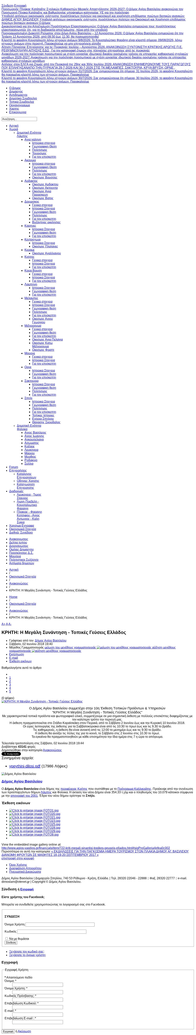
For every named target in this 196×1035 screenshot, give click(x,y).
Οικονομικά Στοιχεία (22, 576)
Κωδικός (10, 931)
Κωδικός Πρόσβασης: (20, 995)
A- (9, 624)
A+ (3, 624)
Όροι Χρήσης (18, 864)
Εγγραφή (27, 889)
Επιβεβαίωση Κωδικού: (21, 1003)
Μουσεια (15, 556)
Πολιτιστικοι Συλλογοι (23, 559)
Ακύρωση (24, 1031)
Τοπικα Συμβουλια (21, 101)
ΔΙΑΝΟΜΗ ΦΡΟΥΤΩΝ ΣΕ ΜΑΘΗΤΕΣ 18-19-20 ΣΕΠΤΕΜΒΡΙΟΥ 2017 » (50, 854)
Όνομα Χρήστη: (16, 988)
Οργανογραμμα (19, 105)
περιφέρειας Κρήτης (73, 788)
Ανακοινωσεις (18, 539)
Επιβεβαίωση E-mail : (20, 1018)
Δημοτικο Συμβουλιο (23, 98)
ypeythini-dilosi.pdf (24, 766)
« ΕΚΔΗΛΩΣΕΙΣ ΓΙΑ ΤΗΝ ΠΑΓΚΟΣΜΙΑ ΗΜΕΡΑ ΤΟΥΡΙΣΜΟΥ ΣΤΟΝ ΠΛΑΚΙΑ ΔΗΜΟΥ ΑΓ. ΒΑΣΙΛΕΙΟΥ (120, 851)
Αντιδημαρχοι (18, 95)
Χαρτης (14, 108)
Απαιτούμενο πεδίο (18, 977)
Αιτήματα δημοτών (21, 563)
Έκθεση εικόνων (20, 661)
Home (13, 597)
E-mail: (10, 1010)
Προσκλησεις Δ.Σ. (21, 552)
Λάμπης (46, 792)
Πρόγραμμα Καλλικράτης (134, 788)
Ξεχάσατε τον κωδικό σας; (26, 951)
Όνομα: (10, 981)
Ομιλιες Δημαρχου (21, 549)
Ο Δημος (15, 88)
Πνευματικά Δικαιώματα (25, 871)
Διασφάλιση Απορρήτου (25, 868)
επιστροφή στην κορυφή (18, 858)
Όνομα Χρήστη (15, 924)
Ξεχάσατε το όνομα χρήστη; (27, 955)
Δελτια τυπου (18, 542)
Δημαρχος (16, 91)
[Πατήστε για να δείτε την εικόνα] (42, 701)
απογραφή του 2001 (24, 795)
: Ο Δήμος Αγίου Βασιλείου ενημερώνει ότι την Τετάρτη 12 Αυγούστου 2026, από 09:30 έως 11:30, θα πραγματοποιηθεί (92, 35)
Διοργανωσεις (18, 546)
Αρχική (14, 569)
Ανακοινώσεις (18, 583)
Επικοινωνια (17, 112)
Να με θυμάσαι (19, 938)
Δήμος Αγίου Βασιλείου (50, 640)
